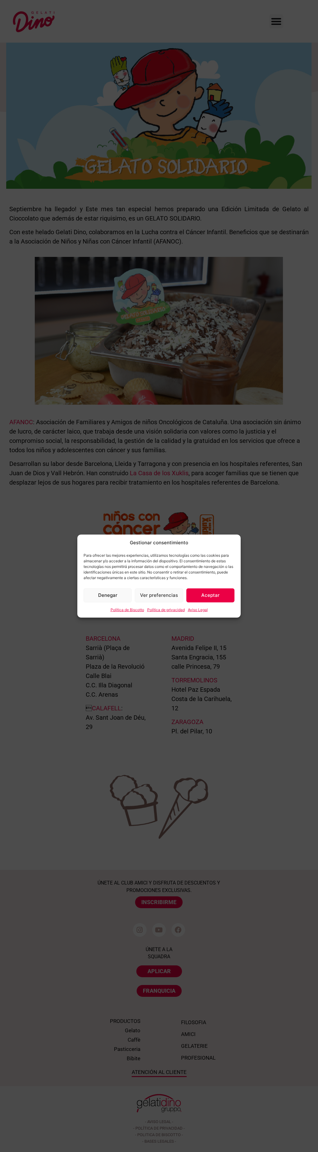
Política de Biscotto (127, 609)
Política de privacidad (166, 609)
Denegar (107, 595)
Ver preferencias (159, 595)
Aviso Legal (198, 609)
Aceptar (210, 595)
